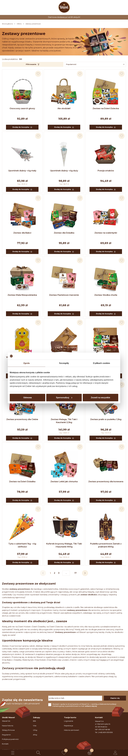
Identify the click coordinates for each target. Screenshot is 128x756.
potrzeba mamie (33, 651)
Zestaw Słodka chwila (105, 295)
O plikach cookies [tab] (101, 363)
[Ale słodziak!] (64, 92)
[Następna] (85, 573)
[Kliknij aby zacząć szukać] (38, 752)
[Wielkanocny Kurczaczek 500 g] (22, 340)
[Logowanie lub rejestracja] (115, 752)
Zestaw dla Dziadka (64, 233)
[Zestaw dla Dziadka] (64, 216)
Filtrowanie (31, 64)
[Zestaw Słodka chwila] (105, 278)
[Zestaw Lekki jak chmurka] (64, 465)
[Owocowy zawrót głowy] (22, 92)
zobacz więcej (91, 706)
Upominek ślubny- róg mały (22, 170)
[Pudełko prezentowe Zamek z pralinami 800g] (105, 527)
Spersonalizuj (62, 398)
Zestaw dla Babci (22, 233)
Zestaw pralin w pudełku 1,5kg (105, 419)
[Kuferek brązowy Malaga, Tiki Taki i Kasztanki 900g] (64, 527)
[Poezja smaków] (105, 154)
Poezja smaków (106, 170)
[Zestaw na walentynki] (105, 216)
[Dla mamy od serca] (64, 340)
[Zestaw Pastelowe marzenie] (64, 278)
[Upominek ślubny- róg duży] (64, 154)
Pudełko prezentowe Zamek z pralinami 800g (106, 545)
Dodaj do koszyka (20, 127)
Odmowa (27, 398)
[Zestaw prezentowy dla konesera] (105, 465)
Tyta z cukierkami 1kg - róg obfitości (22, 545)
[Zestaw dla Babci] (22, 216)
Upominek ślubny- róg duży (64, 170)
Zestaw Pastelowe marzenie (64, 295)
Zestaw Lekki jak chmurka (64, 481)
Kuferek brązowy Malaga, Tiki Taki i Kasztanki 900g (64, 545)
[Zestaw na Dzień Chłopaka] (105, 340)
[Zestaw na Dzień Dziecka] (105, 92)
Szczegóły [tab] (64, 363)
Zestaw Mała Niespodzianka (22, 295)
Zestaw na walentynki (105, 233)
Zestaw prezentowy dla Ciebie (22, 419)
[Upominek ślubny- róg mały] (22, 154)
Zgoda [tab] (26, 363)
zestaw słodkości (88, 594)
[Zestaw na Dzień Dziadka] (22, 465)
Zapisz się (115, 698)
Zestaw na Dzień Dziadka (22, 481)
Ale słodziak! (64, 108)
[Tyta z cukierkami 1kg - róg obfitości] (22, 527)
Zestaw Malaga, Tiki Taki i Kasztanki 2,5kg (64, 421)
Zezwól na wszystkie (100, 398)
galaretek (84, 589)
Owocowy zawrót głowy (22, 108)
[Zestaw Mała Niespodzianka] (22, 278)
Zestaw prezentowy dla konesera (105, 481)
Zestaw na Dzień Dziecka (106, 108)
